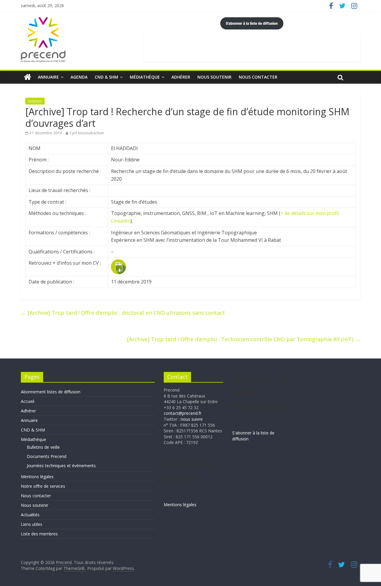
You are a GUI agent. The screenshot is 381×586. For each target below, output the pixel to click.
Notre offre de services (43, 486)
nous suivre (192, 419)
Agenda (79, 77)
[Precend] (27, 77)
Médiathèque (145, 77)
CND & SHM (106, 77)
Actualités (30, 515)
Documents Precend (46, 456)
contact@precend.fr (183, 413)
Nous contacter (258, 77)
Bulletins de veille (43, 447)
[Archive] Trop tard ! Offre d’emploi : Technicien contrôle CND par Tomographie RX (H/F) (243, 339)
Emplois (35, 101)
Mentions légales (37, 476)
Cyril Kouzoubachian (87, 132)
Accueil (27, 401)
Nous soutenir (214, 77)
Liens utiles (31, 524)
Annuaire (48, 77)
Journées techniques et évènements (61, 465)
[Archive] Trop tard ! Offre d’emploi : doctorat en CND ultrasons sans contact (123, 312)
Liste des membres (39, 534)
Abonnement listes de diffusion (50, 392)
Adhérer (180, 77)
